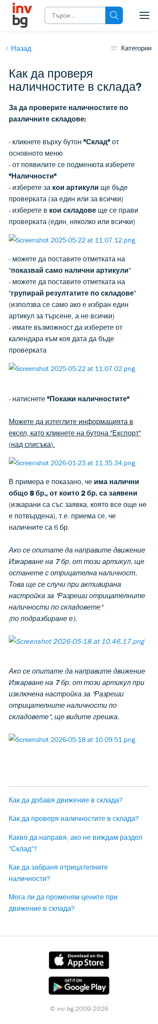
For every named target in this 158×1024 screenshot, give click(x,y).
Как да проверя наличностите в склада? (74, 818)
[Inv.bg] (21, 15)
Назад (21, 48)
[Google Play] (79, 987)
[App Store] (79, 961)
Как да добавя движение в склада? (65, 800)
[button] (144, 15)
